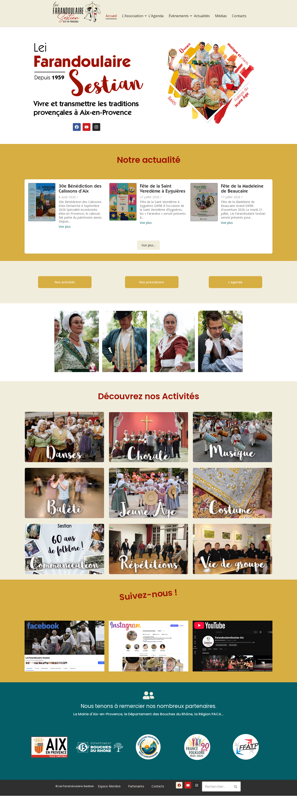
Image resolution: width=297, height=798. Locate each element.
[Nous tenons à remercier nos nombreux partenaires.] (148, 696)
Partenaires (136, 786)
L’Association (132, 15)
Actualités (202, 15)
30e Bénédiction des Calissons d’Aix (80, 189)
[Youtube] (86, 127)
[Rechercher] (236, 786)
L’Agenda (156, 15)
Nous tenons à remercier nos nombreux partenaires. (148, 706)
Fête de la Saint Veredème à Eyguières (162, 189)
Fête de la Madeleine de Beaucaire (242, 189)
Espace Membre (109, 786)
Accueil (111, 15)
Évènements (179, 15)
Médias (221, 15)
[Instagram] (96, 127)
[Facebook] (77, 127)
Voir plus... (148, 245)
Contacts (239, 15)
